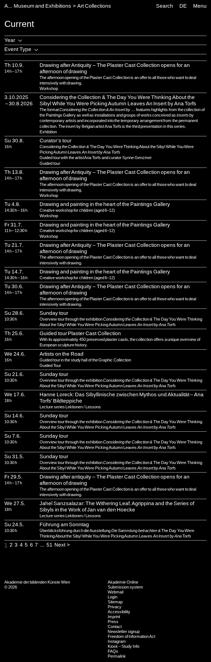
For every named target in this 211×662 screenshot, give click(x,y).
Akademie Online (123, 582)
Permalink (117, 656)
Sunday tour (54, 313)
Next (59, 545)
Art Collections (94, 6)
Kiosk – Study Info (123, 646)
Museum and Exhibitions (42, 6)
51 (49, 545)
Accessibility (119, 611)
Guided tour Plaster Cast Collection (80, 333)
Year (9, 40)
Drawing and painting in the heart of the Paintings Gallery (105, 204)
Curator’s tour (55, 140)
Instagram (117, 641)
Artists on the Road (62, 354)
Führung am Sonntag (64, 524)
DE (183, 6)
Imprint (114, 616)
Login (112, 597)
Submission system (125, 587)
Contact (115, 626)
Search (164, 6)
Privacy (114, 606)
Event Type (17, 49)
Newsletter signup (124, 631)
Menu (200, 6)
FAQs (113, 651)
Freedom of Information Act (131, 636)
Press (113, 621)
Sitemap (115, 601)
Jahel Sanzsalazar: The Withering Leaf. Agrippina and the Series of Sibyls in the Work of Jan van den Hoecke (117, 506)
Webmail (115, 592)
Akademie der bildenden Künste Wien (37, 582)
